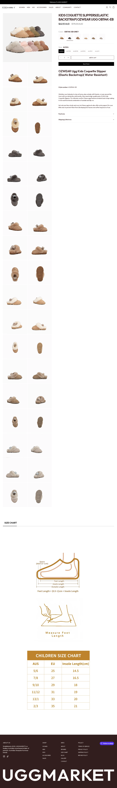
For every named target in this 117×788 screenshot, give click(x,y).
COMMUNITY (67, 7)
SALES (51, 7)
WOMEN (22, 7)
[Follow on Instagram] (4, 756)
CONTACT (77, 7)
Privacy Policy (83, 749)
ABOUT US (6, 743)
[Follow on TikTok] (8, 756)
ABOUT (58, 7)
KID (33, 7)
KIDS (44, 752)
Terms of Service (83, 746)
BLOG (62, 755)
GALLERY (63, 758)
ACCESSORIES (42, 7)
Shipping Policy (83, 752)
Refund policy (83, 755)
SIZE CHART (64, 752)
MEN (28, 7)
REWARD (63, 749)
